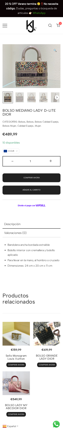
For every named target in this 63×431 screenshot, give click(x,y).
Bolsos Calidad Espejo (46, 121)
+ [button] (50, 161)
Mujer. (38, 125)
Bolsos (21, 121)
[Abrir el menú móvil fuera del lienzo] (5, 25)
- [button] (12, 161)
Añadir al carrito (31, 190)
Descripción (12, 224)
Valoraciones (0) (15, 233)
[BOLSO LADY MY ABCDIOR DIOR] (16, 383)
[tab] (31, 224)
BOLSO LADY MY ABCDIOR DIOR (16, 407)
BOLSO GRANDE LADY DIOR (47, 357)
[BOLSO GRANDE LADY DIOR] (47, 334)
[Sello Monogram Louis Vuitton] (16, 334)
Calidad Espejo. (25, 125)
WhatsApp (39, 13)
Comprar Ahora (32, 178)
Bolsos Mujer (9, 125)
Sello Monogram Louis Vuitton (16, 357)
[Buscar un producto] (50, 25)
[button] (55, 50)
